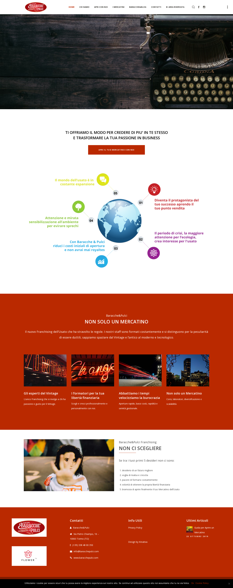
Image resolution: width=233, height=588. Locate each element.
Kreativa (143, 541)
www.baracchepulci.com (86, 557)
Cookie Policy (202, 583)
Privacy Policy (135, 527)
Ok (192, 583)
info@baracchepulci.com (86, 551)
